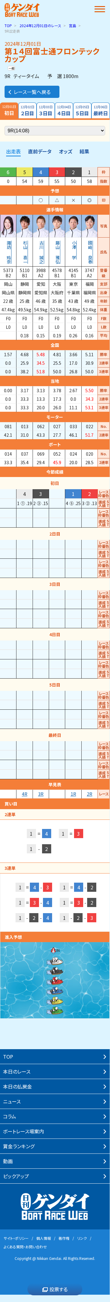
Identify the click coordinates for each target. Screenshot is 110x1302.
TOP (8, 25)
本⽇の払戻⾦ (17, 1086)
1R (73, 794)
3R (41, 794)
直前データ (39, 151)
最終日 (100, 110)
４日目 (64, 110)
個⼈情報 (43, 1238)
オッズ (65, 151)
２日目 (27, 110)
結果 (84, 151)
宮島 (72, 25)
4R (24, 794)
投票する (58, 1289)
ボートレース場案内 (23, 1131)
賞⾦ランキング (18, 1146)
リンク (82, 1238)
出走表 (13, 151)
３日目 (46, 110)
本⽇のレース (16, 1071)
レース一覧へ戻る (32, 91)
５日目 (82, 110)
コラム (9, 1116)
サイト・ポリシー (16, 1238)
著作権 (64, 1238)
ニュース (12, 1101)
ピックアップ (16, 1176)
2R (89, 794)
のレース (40, 25)
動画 (8, 1161)
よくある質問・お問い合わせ (25, 1246)
